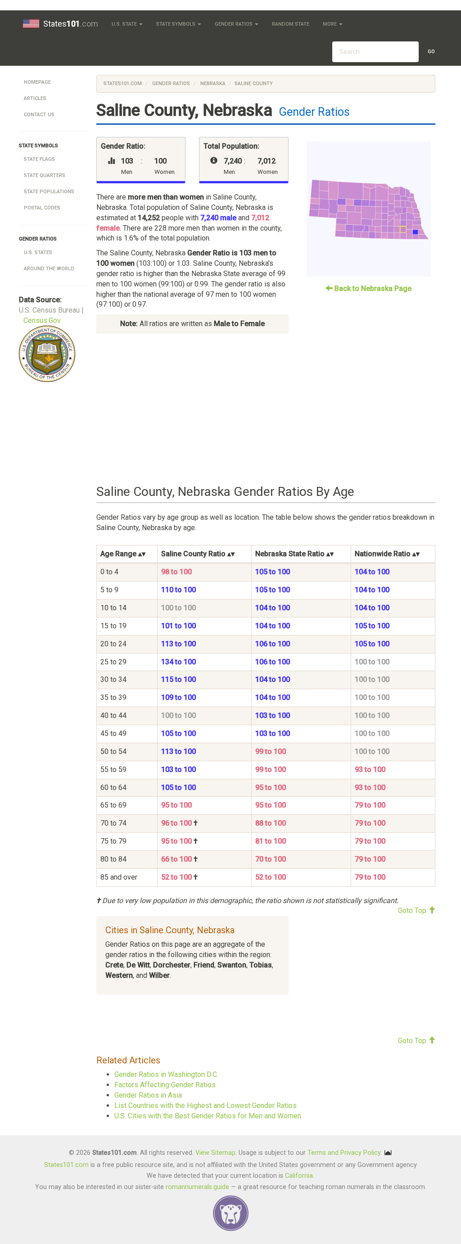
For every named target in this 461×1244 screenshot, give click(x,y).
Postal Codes (42, 208)
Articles (35, 98)
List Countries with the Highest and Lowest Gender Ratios (205, 1105)
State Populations (49, 192)
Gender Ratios (234, 24)
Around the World (49, 269)
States (70, 23)
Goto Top (413, 910)
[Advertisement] (265, 409)
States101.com (123, 83)
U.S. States (38, 252)
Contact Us (39, 115)
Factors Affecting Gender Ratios (165, 1085)
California (299, 1176)
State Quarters (44, 175)
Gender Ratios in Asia (148, 1095)
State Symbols (176, 24)
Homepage (37, 82)
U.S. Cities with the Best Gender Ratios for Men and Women (207, 1116)
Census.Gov (42, 320)
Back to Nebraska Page (372, 288)
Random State (290, 24)
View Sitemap (215, 1153)
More (330, 24)
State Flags (39, 159)
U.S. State (125, 24)
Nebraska (212, 83)
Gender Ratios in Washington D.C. (166, 1074)
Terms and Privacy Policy (343, 1153)
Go (431, 51)
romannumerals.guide (197, 1187)
